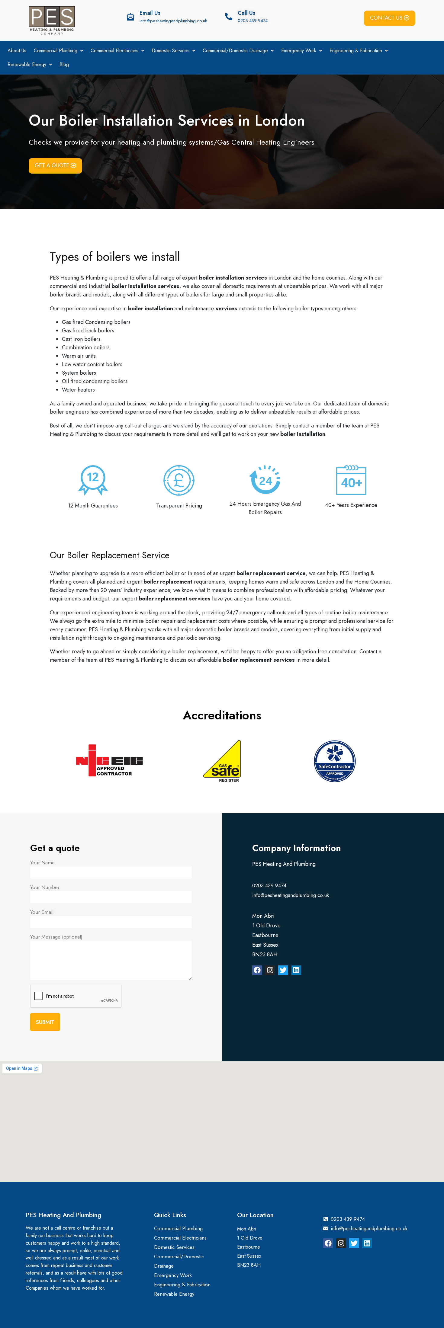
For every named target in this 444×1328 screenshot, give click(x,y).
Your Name (42, 862)
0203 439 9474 (253, 21)
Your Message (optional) (56, 936)
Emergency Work (298, 50)
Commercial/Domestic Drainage (235, 50)
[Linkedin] (296, 970)
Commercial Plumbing (55, 50)
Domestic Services (170, 50)
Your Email (41, 912)
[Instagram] (270, 970)
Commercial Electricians (114, 50)
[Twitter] (283, 970)
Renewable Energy (27, 64)
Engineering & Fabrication (356, 50)
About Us (17, 50)
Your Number (45, 887)
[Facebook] (257, 970)
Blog (64, 64)
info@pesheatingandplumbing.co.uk (173, 21)
